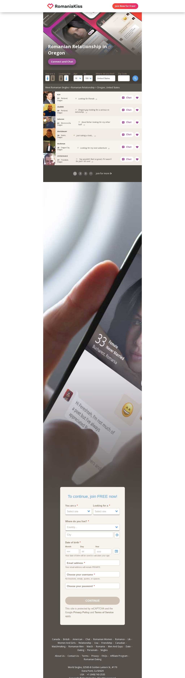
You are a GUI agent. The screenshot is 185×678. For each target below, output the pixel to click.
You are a (50, 73)
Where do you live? (105, 73)
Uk (129, 639)
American (77, 639)
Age (75, 73)
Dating (81, 650)
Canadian (120, 642)
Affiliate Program (119, 655)
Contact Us (73, 655)
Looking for (64, 73)
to (85, 73)
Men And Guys (115, 646)
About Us (59, 655)
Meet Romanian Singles (57, 87)
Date (128, 646)
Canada (56, 639)
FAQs (104, 655)
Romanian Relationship (83, 87)
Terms (85, 655)
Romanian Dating (92, 659)
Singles (103, 650)
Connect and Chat (62, 61)
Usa (96, 642)
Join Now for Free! (125, 6)
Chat (87, 639)
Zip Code (122, 73)
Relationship (85, 642)
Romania (100, 646)
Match (90, 646)
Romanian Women (102, 639)
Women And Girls (67, 642)
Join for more (103, 173)
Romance (120, 639)
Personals (92, 650)
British (66, 639)
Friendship (106, 642)
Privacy (95, 655)
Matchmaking (58, 646)
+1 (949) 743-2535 (96, 674)
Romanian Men (76, 646)
